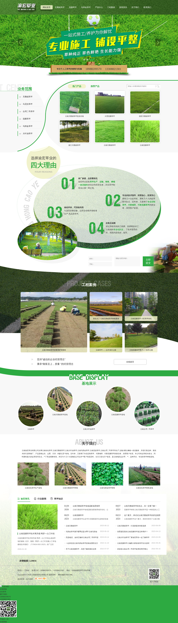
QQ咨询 (3, 592)
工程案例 (111, 7)
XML (71, 575)
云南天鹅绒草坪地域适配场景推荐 (86, 506)
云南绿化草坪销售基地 (144, 488)
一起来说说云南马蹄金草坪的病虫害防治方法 (82, 544)
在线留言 (130, 362)
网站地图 (61, 575)
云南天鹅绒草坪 (110, 145)
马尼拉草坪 (27, 104)
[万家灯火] (41, 579)
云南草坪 (30, 429)
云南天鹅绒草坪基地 (60, 415)
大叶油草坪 (27, 133)
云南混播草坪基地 (118, 415)
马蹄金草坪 (86, 7)
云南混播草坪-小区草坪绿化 (141, 319)
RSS (67, 575)
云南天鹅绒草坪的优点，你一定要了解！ (140, 506)
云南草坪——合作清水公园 (106, 350)
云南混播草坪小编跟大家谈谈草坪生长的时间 (133, 544)
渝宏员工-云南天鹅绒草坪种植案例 (106, 319)
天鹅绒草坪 (60, 7)
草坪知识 (58, 499)
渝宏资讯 (25, 499)
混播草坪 (73, 7)
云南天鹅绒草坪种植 (70, 488)
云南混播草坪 (145, 145)
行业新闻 (42, 499)
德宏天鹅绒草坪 (145, 116)
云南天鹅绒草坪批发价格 (74, 116)
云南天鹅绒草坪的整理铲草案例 (54, 350)
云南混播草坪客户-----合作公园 (141, 350)
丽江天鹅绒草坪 (74, 145)
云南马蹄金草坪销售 (107, 488)
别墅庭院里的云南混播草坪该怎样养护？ (132, 532)
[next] (157, 42)
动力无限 (29, 579)
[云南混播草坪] (89, 42)
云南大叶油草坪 (89, 429)
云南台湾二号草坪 (147, 429)
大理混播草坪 (110, 116)
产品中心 (99, 7)
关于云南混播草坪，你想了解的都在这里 (81, 549)
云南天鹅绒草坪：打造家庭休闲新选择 (131, 526)
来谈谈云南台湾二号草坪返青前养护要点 (132, 549)
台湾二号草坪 (28, 111)
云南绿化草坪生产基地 (33, 488)
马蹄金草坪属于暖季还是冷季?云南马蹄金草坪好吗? (81, 533)
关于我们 (135, 7)
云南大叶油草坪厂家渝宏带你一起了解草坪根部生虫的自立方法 (133, 538)
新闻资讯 (123, 7)
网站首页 (46, 7)
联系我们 (147, 7)
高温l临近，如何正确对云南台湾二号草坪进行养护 (82, 538)
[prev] (20, 42)
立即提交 (148, 261)
